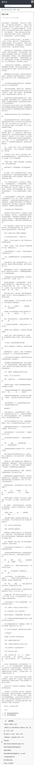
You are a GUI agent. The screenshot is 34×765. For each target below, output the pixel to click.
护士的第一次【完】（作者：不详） (14, 734)
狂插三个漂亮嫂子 (9, 763)
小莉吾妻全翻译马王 (9, 756)
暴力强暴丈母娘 (8, 760)
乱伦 (18, 9)
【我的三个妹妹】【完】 (10, 724)
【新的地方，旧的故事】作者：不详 (14, 737)
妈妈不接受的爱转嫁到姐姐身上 (12, 747)
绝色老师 (6, 740)
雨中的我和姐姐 (11, 715)
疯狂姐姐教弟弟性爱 (12, 713)
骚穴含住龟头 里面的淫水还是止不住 (14, 743)
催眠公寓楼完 (7, 750)
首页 (14, 9)
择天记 (4, 2)
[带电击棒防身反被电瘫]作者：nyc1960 (14, 753)
